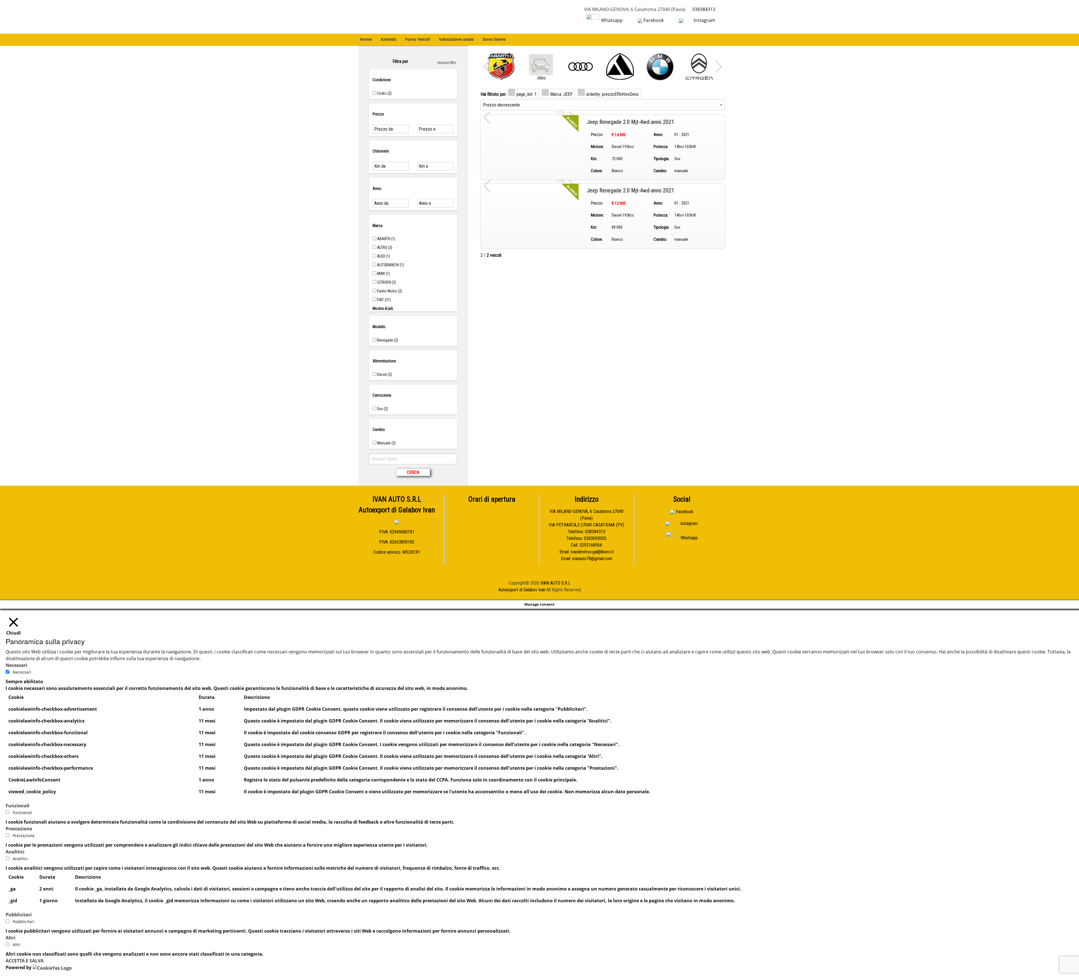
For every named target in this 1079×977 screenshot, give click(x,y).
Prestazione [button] (19, 829)
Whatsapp (612, 20)
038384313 (703, 9)
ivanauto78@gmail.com (592, 558)
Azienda (388, 39)
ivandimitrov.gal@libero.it (592, 552)
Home (366, 39)
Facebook (653, 20)
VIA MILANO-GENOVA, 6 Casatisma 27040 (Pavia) (634, 9)
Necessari (22, 672)
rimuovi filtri (447, 62)
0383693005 (595, 538)
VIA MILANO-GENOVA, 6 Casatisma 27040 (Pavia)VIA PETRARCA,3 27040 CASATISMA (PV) (586, 518)
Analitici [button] (15, 852)
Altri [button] (10, 938)
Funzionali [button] (18, 806)
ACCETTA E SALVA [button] (25, 961)
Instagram (703, 20)
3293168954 (590, 545)
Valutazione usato (456, 39)
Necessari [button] (16, 665)
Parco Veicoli (417, 39)
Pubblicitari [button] (19, 915)
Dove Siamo (494, 39)
